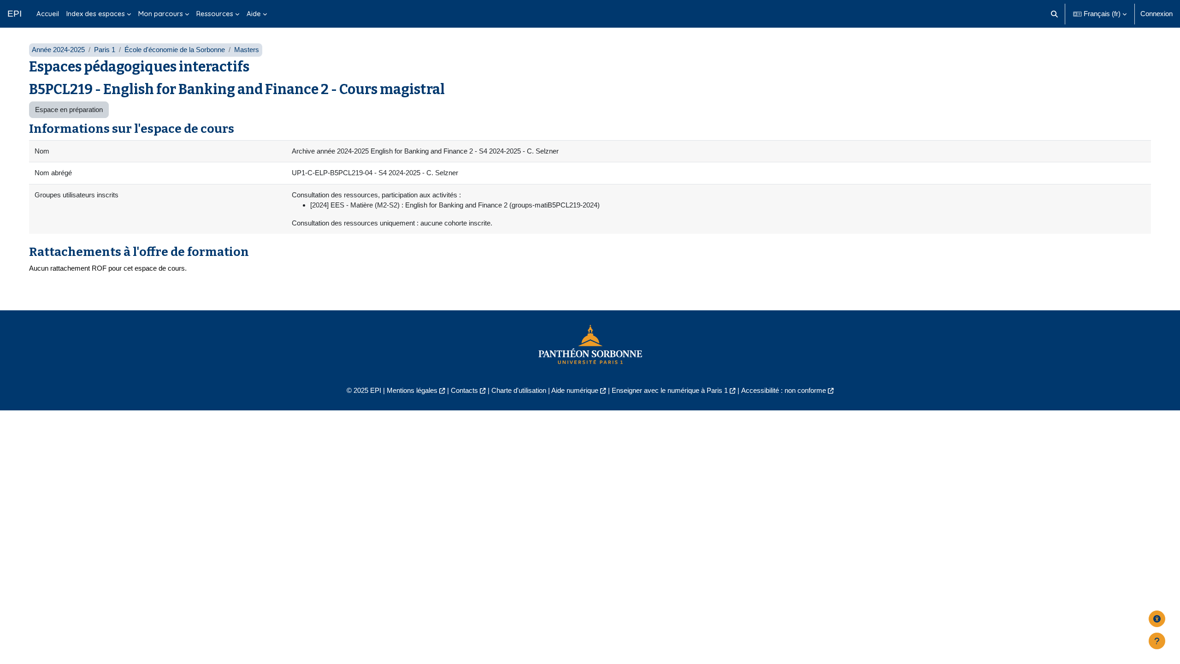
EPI (14, 13)
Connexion (1156, 14)
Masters (246, 49)
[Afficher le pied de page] (1157, 641)
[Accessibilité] (1157, 619)
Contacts (464, 390)
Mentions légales (412, 390)
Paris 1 (104, 49)
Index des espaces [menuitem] (95, 13)
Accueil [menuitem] (47, 13)
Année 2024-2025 (58, 49)
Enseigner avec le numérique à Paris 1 (670, 390)
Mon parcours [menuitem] (160, 13)
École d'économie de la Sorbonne (174, 49)
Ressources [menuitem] (214, 13)
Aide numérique (574, 390)
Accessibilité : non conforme (783, 390)
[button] (1054, 14)
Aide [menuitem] (254, 13)
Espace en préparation (69, 109)
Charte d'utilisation (518, 390)
